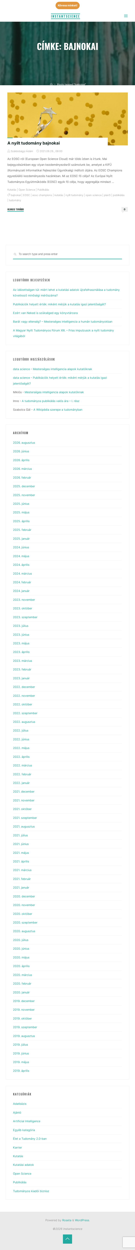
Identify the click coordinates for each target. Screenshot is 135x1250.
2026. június (21, 451)
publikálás (118, 195)
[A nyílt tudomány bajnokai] (67, 118)
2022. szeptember (25, 713)
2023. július (20, 626)
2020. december (24, 896)
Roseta (66, 1220)
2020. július (20, 940)
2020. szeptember (25, 922)
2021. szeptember (25, 818)
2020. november (24, 905)
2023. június (21, 634)
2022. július (20, 730)
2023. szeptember (25, 617)
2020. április (21, 966)
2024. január (21, 591)
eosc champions (42, 195)
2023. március (22, 661)
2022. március (22, 765)
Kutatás (11, 189)
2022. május (21, 748)
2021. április (21, 861)
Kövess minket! (67, 5)
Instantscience (65, 16)
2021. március (22, 870)
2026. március (22, 468)
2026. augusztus (24, 442)
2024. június (21, 547)
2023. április (21, 652)
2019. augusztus (24, 1036)
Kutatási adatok (23, 1165)
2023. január (21, 678)
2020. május (21, 957)
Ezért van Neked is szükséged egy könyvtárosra (45, 313)
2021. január (21, 887)
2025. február (22, 530)
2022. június (21, 739)
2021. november (23, 800)
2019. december (24, 1001)
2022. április (21, 757)
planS (107, 195)
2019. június (21, 1053)
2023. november (24, 599)
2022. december (24, 687)
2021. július (20, 835)
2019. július (20, 1044)
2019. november (24, 1009)
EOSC (26, 195)
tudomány (15, 200)
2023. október (22, 608)
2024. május (21, 556)
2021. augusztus (24, 826)
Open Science (27, 189)
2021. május (21, 853)
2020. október (22, 914)
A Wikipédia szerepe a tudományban (57, 409)
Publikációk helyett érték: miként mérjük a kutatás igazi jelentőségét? (60, 304)
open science (93, 195)
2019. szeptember (25, 1027)
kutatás (58, 195)
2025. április (21, 521)
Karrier (17, 1147)
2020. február (22, 983)
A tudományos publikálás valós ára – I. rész (50, 401)
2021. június (21, 844)
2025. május (21, 512)
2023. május (21, 643)
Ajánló (17, 1112)
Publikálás (43, 189)
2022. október (22, 704)
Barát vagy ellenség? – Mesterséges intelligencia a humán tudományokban (62, 321)
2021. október (22, 809)
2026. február (22, 477)
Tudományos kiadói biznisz (31, 1191)
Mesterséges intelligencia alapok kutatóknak (62, 369)
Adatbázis (19, 1103)
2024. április (21, 564)
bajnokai (16, 195)
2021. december (23, 791)
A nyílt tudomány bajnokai (33, 143)
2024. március (22, 573)
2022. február (22, 774)
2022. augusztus (24, 722)
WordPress (82, 1220)
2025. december (24, 486)
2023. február (22, 669)
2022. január (21, 783)
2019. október (22, 1018)
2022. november (24, 695)
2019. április (21, 1070)
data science (21, 369)
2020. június (21, 948)
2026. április (21, 460)
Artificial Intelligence (26, 1121)
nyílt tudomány (74, 195)
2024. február (22, 582)
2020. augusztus (24, 931)
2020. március (22, 975)
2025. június (21, 503)
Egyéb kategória (24, 1130)
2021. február (22, 879)
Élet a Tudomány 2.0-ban (30, 1138)
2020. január (21, 992)
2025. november (24, 495)
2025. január (21, 538)
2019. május (21, 1062)
